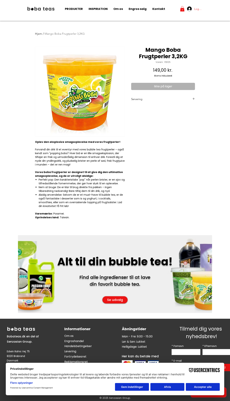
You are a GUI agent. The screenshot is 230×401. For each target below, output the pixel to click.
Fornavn (178, 346)
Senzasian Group (19, 342)
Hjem (38, 33)
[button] (182, 8)
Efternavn (210, 346)
